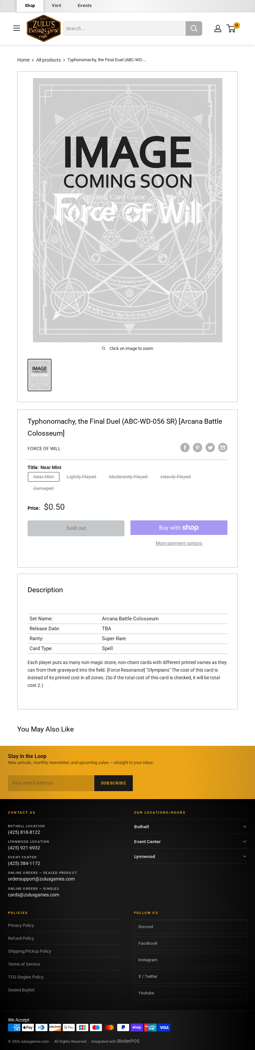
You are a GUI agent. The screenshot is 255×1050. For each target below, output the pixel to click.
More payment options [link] (179, 543)
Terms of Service (24, 964)
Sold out (76, 528)
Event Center (147, 841)
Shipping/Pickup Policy (29, 951)
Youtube (146, 992)
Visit (56, 5)
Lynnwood (144, 856)
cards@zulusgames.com (33, 894)
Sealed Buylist (21, 989)
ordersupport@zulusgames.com (41, 879)
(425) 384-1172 (24, 863)
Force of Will (44, 448)
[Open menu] (16, 28)
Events (85, 5)
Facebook (147, 943)
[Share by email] (222, 447)
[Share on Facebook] (185, 447)
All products (48, 60)
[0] (231, 28)
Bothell (141, 826)
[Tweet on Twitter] (210, 447)
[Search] (194, 28)
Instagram (147, 959)
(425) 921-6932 (24, 847)
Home (23, 60)
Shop (30, 5)
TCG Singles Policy (25, 977)
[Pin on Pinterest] (197, 447)
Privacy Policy (21, 925)
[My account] (217, 28)
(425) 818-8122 (24, 832)
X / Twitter (147, 976)
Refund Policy (21, 938)
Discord (145, 926)
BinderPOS (128, 1041)
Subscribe (113, 783)
